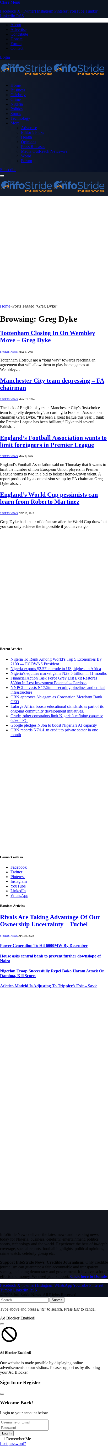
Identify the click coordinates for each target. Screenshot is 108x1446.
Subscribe (8, 169)
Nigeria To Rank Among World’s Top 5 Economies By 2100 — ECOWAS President (56, 661)
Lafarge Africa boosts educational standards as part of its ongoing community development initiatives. (57, 708)
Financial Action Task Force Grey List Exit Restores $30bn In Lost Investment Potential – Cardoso (53, 680)
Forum (15, 43)
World (26, 156)
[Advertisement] (54, 250)
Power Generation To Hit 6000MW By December (44, 945)
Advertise (18, 29)
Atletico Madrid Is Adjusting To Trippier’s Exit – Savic (48, 986)
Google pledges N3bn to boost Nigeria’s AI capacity (53, 725)
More (14, 123)
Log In (7, 1433)
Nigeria (16, 104)
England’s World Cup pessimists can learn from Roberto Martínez (49, 498)
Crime (15, 99)
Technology (20, 118)
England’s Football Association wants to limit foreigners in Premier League (53, 441)
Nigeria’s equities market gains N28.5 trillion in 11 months (58, 673)
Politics (16, 109)
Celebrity (18, 94)
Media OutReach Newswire (44, 151)
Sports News (9, 351)
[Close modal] (2, 1324)
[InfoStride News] (52, 76)
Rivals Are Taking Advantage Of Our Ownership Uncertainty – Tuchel (50, 921)
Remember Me (18, 1439)
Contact (16, 48)
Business (17, 90)
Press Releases (33, 146)
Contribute (19, 34)
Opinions (28, 142)
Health (26, 137)
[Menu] (2, 176)
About (15, 25)
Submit (57, 1300)
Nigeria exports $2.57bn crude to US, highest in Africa (55, 668)
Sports (15, 113)
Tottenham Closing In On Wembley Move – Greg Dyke (47, 336)
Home (15, 85)
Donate (16, 39)
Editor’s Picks (32, 132)
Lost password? (13, 1443)
